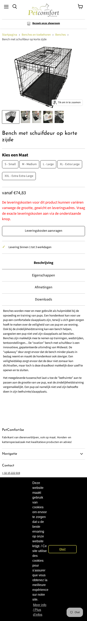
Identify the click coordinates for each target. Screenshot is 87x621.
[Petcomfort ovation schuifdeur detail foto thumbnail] (59, 116)
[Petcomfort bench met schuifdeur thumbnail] (37, 116)
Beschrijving (43, 262)
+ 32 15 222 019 (11, 473)
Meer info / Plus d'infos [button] (39, 609)
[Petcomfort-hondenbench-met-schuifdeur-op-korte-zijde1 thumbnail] (10, 116)
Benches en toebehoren (36, 35)
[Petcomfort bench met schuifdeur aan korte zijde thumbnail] (25, 116)
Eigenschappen (43, 275)
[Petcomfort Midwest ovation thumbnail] (48, 116)
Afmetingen (43, 287)
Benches (60, 35)
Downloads (43, 299)
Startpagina (9, 35)
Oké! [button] (62, 549)
